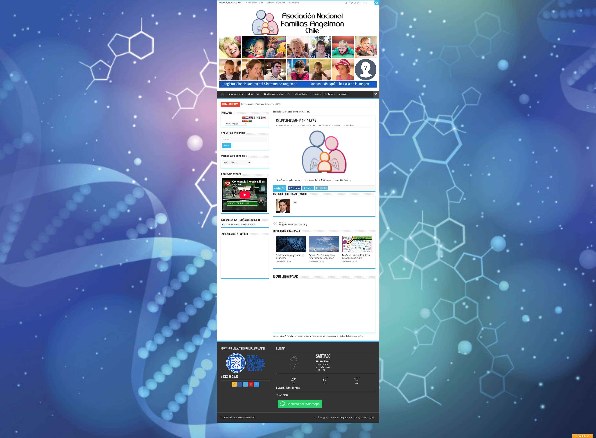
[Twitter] (352, 3)
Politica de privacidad (275, 3)
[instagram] (358, 3)
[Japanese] (264, 117)
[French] (253, 117)
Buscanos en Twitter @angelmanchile (240, 220)
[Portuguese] (243, 121)
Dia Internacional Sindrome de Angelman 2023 (357, 256)
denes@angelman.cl (287, 125)
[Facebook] (349, 3)
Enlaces (316, 94)
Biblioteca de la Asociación (278, 94)
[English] (250, 117)
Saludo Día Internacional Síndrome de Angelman (322, 256)
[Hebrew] (257, 117)
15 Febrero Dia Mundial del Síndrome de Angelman (262, 104)
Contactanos (293, 3)
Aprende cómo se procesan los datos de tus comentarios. (337, 336)
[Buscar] (377, 2)
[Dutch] (246, 117)
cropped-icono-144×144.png (293, 223)
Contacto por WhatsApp (303, 403)
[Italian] (260, 117)
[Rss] (346, 3)
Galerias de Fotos (301, 94)
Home (223, 94)
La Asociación (237, 94)
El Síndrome (253, 94)
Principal (279, 112)
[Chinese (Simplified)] (243, 117)
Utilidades (328, 94)
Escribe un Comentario (331, 125)
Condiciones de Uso (254, 3)
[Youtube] (355, 3)
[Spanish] (246, 121)
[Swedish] (250, 121)
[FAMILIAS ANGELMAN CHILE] (298, 22)
